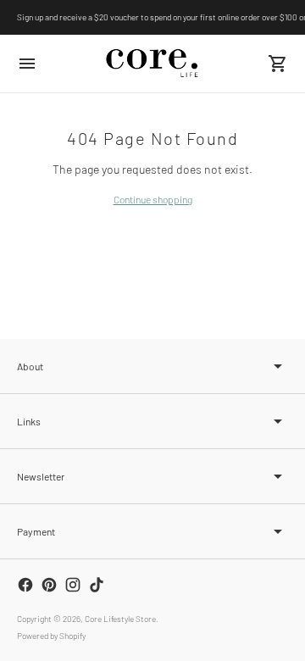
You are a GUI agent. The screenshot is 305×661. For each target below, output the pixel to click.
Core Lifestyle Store (120, 619)
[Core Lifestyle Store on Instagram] (72, 584)
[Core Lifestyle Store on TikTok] (96, 584)
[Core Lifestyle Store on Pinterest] (49, 584)
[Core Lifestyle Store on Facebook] (25, 584)
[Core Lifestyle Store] (153, 63)
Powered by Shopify (51, 635)
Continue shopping (153, 199)
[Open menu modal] (27, 63)
